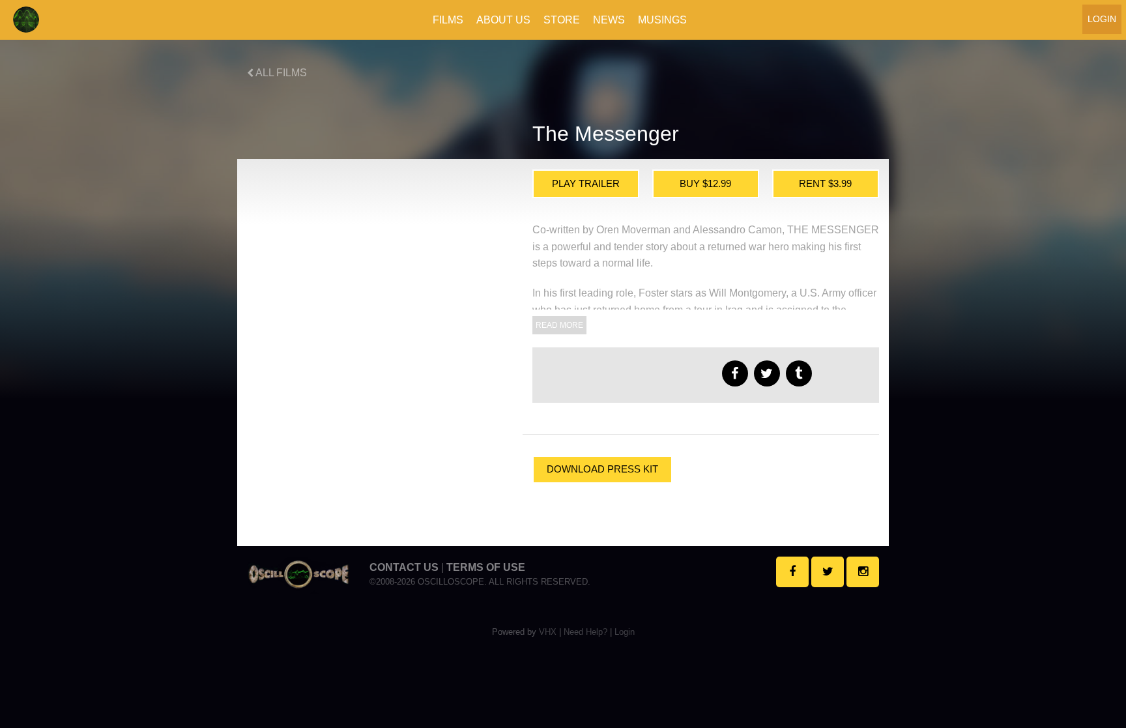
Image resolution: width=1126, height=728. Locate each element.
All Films (280, 72)
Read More (559, 325)
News (609, 19)
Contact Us (404, 567)
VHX (547, 632)
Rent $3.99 (825, 183)
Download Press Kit (602, 468)
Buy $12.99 (705, 183)
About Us (503, 19)
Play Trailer (586, 183)
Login (1102, 19)
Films (448, 19)
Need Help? (585, 632)
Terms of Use (485, 567)
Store (561, 19)
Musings (662, 19)
